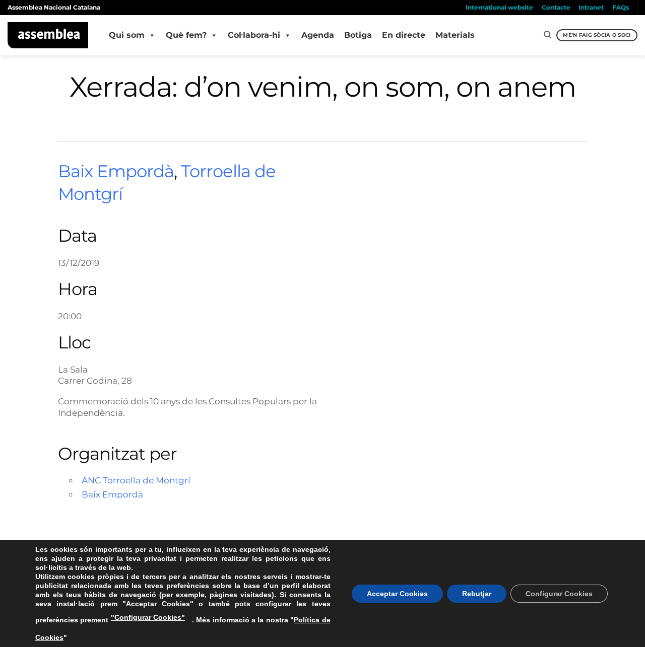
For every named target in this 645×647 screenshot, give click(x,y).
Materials (455, 35)
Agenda (317, 35)
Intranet (591, 7)
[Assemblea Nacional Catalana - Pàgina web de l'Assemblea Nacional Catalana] (48, 35)
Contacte (556, 7)
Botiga (358, 35)
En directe (403, 35)
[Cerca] (547, 34)
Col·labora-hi (254, 35)
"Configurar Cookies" (148, 617)
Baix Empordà (116, 171)
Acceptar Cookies (397, 594)
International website (499, 7)
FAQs (620, 7)
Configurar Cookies (559, 594)
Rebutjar (476, 594)
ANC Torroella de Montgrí (136, 480)
